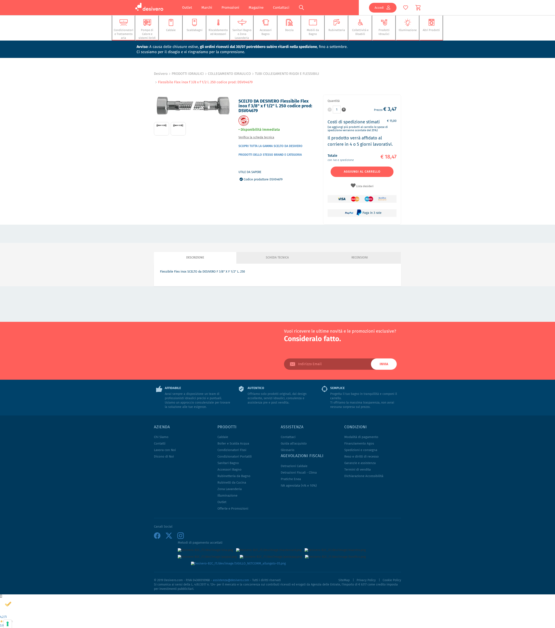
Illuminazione (227, 495)
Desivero (161, 73)
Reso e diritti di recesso (361, 456)
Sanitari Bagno (228, 463)
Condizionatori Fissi (231, 450)
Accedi (379, 7)
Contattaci (281, 7)
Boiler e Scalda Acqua (233, 443)
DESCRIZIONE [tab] (195, 257)
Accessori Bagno (229, 469)
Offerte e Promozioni (232, 508)
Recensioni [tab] (359, 257)
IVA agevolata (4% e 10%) (299, 485)
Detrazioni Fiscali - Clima (299, 472)
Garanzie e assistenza (360, 463)
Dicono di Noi (164, 456)
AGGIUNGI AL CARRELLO (362, 171)
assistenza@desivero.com (231, 580)
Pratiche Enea (291, 479)
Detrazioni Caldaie (294, 466)
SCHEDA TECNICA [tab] (277, 257)
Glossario (287, 450)
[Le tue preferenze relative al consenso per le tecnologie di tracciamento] (7, 624)
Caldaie (222, 437)
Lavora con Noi (165, 450)
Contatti (159, 443)
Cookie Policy (392, 580)
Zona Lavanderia (229, 489)
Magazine (256, 7)
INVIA (384, 364)
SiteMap (344, 580)
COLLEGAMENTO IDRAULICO (229, 73)
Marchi (206, 7)
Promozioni (230, 7)
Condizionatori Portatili (234, 456)
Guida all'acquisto (294, 443)
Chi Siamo (161, 437)
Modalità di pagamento (361, 437)
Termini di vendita (357, 469)
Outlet (187, 7)
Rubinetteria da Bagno (233, 476)
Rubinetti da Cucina (231, 482)
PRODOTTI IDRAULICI (188, 73)
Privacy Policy (366, 580)
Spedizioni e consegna (360, 450)
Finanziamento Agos (359, 443)
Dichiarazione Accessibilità (363, 476)
